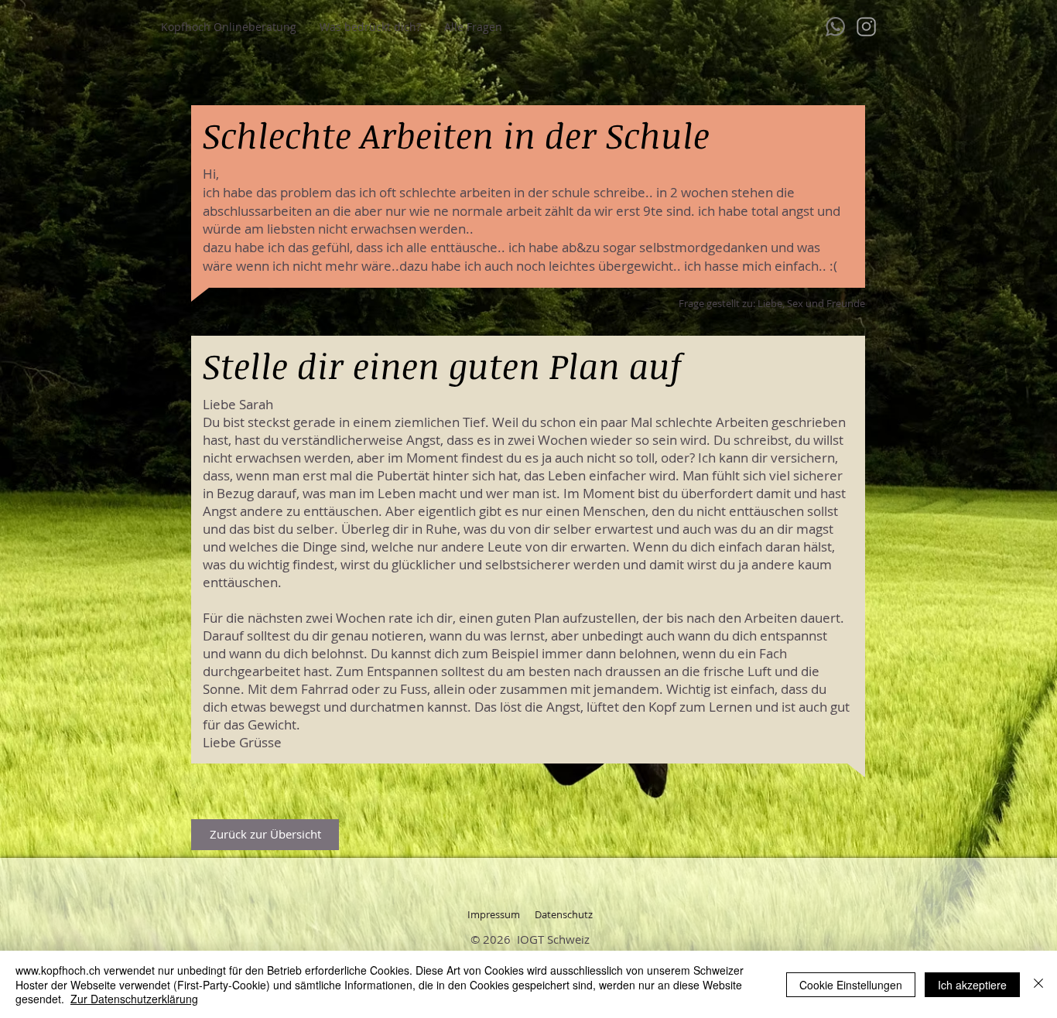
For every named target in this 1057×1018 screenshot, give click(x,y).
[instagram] (866, 26)
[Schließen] (1038, 984)
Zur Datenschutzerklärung (134, 998)
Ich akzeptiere (972, 984)
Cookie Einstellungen (850, 984)
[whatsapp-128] (835, 26)
